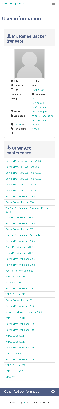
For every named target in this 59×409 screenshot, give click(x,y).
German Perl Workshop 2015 (20, 264)
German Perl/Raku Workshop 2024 (23, 166)
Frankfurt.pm (38, 89)
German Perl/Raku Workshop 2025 (23, 161)
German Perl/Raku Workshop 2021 (23, 184)
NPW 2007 (11, 377)
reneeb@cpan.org (42, 111)
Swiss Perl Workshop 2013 (20, 300)
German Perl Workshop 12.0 (20, 347)
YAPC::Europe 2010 (15, 341)
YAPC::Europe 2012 (15, 318)
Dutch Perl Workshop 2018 (19, 217)
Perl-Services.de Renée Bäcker (39, 103)
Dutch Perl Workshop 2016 (19, 253)
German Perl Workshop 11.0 (20, 359)
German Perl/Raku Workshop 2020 (23, 190)
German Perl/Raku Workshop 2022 (23, 178)
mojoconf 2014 (13, 282)
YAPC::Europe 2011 (15, 335)
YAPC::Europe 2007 (15, 371)
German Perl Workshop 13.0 (20, 329)
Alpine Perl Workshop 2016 (19, 247)
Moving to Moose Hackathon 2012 (24, 312)
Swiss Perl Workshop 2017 (20, 229)
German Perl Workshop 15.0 (20, 306)
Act (24, 402)
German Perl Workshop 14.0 (20, 323)
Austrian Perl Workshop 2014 (21, 270)
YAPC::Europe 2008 (15, 365)
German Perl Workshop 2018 (20, 223)
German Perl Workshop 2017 (20, 241)
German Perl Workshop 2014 (20, 288)
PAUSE (17, 124)
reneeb (35, 124)
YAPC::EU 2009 (13, 353)
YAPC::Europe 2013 (15, 294)
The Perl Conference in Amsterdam (24, 235)
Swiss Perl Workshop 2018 (20, 202)
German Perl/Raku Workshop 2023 (23, 172)
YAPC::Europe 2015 (13, 3)
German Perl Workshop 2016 (20, 258)
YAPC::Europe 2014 (15, 276)
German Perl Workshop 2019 (20, 196)
